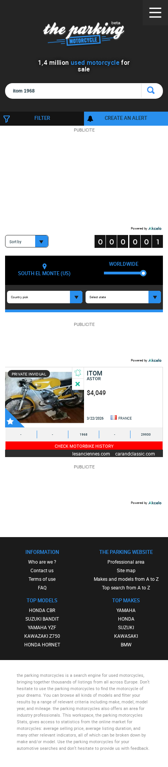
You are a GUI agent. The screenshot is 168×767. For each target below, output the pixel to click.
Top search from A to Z (126, 587)
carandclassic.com (135, 453)
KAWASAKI (126, 636)
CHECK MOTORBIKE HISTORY (84, 446)
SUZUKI (126, 627)
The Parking (84, 35)
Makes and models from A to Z (126, 579)
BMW (126, 644)
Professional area (126, 562)
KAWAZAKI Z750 (42, 636)
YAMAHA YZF (42, 627)
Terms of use (42, 579)
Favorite (15, 417)
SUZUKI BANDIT (42, 619)
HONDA (126, 619)
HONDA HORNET (42, 644)
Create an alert (126, 117)
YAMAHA (126, 610)
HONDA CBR (42, 610)
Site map (126, 570)
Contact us (42, 570)
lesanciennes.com (91, 453)
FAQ (42, 587)
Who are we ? (42, 562)
